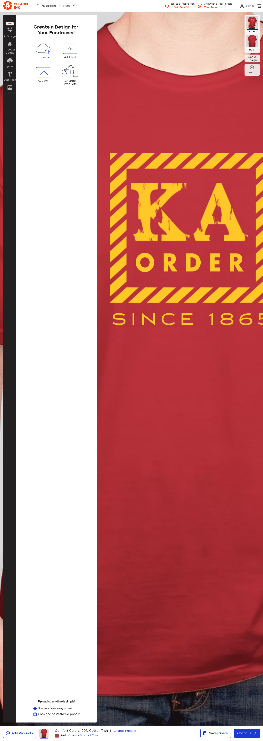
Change (125, 731)
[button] (218, 7)
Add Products (22, 733)
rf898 (66, 6)
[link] (15, 5)
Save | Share (218, 733)
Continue (244, 733)
